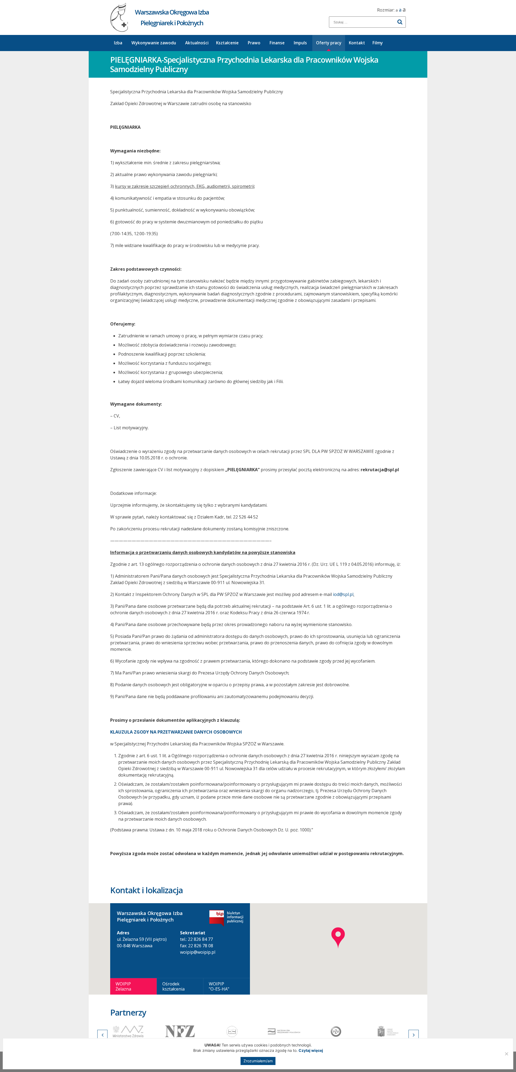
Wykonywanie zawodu (153, 43)
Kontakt (357, 43)
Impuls (300, 43)
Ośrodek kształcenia (173, 986)
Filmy (377, 43)
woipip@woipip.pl (197, 952)
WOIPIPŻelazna (123, 986)
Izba (118, 43)
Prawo (254, 43)
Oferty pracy (328, 43)
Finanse (277, 43)
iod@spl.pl (343, 594)
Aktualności (197, 43)
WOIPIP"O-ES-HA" (219, 986)
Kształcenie (227, 43)
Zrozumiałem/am (258, 1061)
